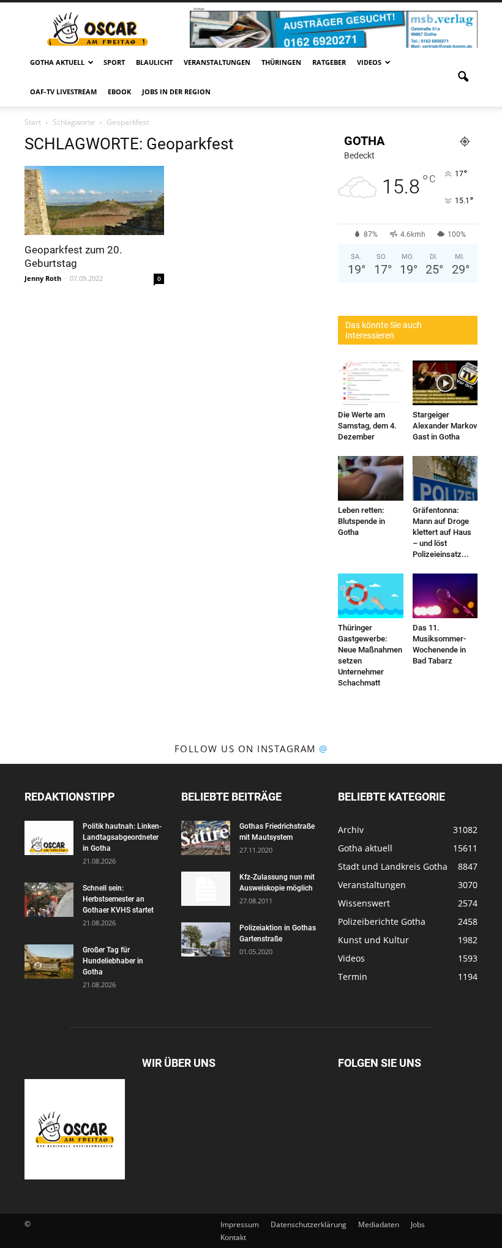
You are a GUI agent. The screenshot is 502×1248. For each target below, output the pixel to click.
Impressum (239, 1224)
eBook (119, 91)
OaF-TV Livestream (63, 91)
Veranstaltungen (217, 62)
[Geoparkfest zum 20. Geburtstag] (94, 200)
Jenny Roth (42, 278)
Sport (114, 62)
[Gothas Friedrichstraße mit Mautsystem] (205, 838)
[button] (463, 77)
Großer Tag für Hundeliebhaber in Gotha (113, 961)
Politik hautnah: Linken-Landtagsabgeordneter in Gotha (122, 837)
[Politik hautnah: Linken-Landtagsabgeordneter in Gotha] (48, 838)
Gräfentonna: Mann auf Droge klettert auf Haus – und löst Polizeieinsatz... (442, 532)
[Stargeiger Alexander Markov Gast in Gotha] (445, 383)
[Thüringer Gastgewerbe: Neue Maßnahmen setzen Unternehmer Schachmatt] (370, 596)
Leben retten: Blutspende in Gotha (361, 521)
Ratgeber (329, 62)
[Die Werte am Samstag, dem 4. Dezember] (370, 383)
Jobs (418, 1224)
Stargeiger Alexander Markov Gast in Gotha (445, 425)
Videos (369, 62)
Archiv (351, 829)
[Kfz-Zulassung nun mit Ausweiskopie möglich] (205, 889)
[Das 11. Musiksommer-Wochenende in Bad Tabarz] (445, 596)
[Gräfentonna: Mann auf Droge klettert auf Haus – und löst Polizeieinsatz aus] (445, 478)
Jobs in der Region (176, 91)
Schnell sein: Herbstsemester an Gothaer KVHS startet (118, 899)
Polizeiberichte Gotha (381, 921)
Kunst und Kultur (373, 940)
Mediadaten (378, 1224)
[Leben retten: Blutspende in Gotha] (370, 478)
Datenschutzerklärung (309, 1224)
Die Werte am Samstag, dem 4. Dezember (367, 425)
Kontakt (233, 1237)
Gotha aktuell (57, 62)
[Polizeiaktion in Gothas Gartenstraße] (205, 939)
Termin (352, 976)
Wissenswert (364, 903)
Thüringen (281, 62)
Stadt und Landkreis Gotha (393, 866)
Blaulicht (154, 62)
